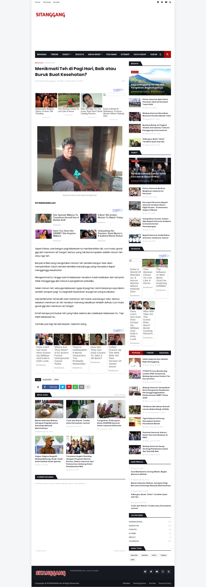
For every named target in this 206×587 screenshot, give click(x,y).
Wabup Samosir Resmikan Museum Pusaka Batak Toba (157, 114)
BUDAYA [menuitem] (80, 54)
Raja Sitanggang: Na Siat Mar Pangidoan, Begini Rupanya (147, 86)
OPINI (56, 380)
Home (37, 2)
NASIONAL (164, 352)
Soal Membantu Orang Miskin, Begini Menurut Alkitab (149, 473)
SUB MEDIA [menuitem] (155, 54)
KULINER (150, 533)
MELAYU (150, 537)
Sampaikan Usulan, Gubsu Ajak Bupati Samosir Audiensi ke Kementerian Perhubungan (157, 223)
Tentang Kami (139, 583)
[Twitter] (62, 387)
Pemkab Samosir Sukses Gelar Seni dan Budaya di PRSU (148, 175)
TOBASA (163, 555)
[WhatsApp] (75, 387)
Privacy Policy (165, 583)
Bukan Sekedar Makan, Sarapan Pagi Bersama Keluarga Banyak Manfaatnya (46, 424)
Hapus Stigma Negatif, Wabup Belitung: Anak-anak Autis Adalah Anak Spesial (49, 459)
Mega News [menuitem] (94, 54)
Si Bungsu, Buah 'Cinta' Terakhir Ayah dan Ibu (154, 140)
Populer (136, 352)
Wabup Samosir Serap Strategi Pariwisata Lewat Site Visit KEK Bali (155, 449)
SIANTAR (145, 555)
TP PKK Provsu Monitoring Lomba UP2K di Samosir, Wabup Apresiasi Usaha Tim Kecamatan (156, 375)
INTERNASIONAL (150, 521)
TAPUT (154, 555)
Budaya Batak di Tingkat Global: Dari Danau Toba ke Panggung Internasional (156, 128)
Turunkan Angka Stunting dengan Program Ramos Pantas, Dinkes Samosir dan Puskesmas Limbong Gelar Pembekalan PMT (80, 461)
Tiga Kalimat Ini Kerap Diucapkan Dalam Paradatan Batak (153, 421)
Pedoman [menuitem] (111, 54)
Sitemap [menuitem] (125, 54)
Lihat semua (119, 395)
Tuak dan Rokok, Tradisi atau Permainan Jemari (78, 421)
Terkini (150, 352)
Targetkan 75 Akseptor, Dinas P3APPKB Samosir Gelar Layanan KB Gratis (109, 423)
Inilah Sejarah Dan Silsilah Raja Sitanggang (155, 360)
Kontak (56, 2)
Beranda (39, 62)
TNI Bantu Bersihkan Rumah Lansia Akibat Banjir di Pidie (156, 407)
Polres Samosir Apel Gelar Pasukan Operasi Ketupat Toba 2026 (155, 102)
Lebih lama (119, 550)
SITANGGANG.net (54, 583)
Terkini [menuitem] (54, 54)
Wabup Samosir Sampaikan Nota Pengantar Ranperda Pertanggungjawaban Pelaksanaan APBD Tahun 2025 (156, 392)
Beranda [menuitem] (42, 54)
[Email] (81, 387)
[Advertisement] (120, 27)
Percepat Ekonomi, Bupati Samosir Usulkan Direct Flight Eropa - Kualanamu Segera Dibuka (155, 206)
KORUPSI (150, 529)
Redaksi (126, 583)
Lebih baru (41, 550)
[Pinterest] (69, 387)
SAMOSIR (134, 555)
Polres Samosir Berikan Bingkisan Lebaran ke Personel (154, 191)
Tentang (47, 2)
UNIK (132, 560)
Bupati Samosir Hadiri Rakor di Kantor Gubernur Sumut (156, 236)
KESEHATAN (50, 62)
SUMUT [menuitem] (66, 54)
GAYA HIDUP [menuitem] (140, 54)
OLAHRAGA (150, 541)
